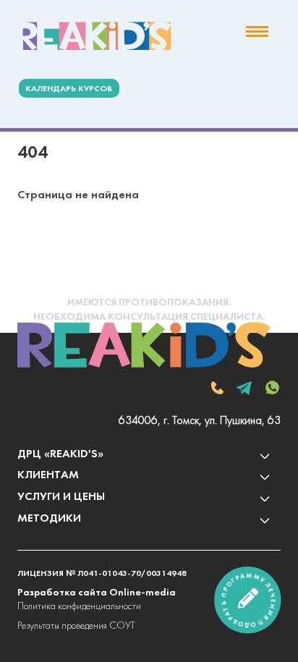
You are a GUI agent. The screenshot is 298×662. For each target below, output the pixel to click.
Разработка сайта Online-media (96, 593)
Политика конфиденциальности (79, 606)
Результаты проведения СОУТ (76, 626)
